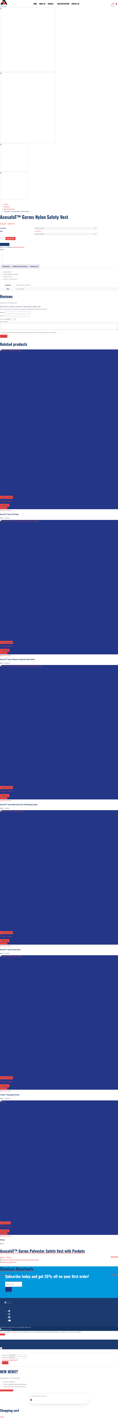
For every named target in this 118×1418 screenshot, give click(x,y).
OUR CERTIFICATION (63, 4)
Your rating (3, 319)
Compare (4, 244)
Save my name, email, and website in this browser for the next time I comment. (29, 332)
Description (6, 266)
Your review (4, 321)
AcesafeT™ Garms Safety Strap (10, 949)
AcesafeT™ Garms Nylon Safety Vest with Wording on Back (18, 804)
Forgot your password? (10, 1360)
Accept (2, 1334)
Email (2, 316)
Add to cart (10, 238)
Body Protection (9, 209)
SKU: (1, 247)
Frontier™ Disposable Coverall (9, 1095)
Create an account (6, 1390)
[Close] (112, 5)
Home (35, 4)
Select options (6, 497)
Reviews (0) (34, 266)
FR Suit (2, 1240)
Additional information (20, 266)
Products (7, 207)
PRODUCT (51, 4)
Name (2, 312)
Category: (9, 247)
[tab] (6, 266)
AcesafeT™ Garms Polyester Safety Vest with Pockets (17, 659)
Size (1, 231)
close (2, 1417)
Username (5, 1355)
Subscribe (8, 1289)
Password (5, 1358)
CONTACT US (75, 4)
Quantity (3, 228)
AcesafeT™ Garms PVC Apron (9, 514)
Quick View (3, 508)
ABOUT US (42, 4)
